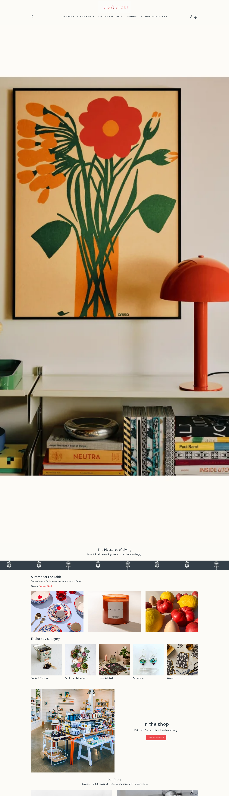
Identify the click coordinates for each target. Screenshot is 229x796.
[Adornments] (148, 659)
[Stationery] (182, 659)
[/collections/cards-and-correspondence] (114, 284)
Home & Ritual (106, 678)
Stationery (171, 678)
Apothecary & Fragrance (76, 678)
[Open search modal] (32, 16)
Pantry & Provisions (40, 678)
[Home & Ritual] (114, 659)
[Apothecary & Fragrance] (80, 659)
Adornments (138, 678)
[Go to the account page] (191, 16)
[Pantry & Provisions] (46, 659)
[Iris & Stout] (114, 7)
